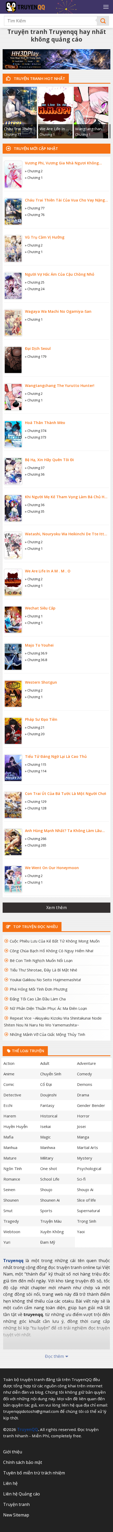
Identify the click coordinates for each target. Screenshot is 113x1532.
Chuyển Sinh (50, 1073)
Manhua (10, 1147)
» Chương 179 (35, 356)
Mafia (8, 1137)
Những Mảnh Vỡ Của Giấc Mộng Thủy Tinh (47, 1034)
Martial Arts (87, 1147)
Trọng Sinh (86, 1221)
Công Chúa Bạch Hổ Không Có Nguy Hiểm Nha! (51, 950)
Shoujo (46, 1189)
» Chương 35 (34, 511)
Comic (8, 1084)
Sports (46, 1210)
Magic (45, 1137)
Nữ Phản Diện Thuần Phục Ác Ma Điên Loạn (48, 1008)
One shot (48, 1168)
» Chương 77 (34, 208)
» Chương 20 (34, 734)
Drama (83, 1094)
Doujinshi (48, 1094)
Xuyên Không (52, 1231)
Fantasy (47, 1105)
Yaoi (81, 1231)
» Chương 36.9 (36, 653)
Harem (9, 1115)
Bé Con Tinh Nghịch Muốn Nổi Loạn (41, 960)
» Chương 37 (34, 467)
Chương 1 (47, 134)
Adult (44, 1063)
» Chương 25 (34, 282)
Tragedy (11, 1221)
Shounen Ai (50, 1200)
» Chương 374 (35, 430)
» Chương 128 (35, 808)
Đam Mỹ (47, 1242)
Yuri (6, 1242)
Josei (81, 1126)
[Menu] (106, 6)
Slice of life (86, 1200)
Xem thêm (56, 907)
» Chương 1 (34, 177)
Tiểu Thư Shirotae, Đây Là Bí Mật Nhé (43, 969)
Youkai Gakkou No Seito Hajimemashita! (45, 979)
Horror (83, 1115)
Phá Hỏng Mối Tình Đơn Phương (39, 989)
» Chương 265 (35, 845)
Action (8, 1063)
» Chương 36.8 (36, 659)
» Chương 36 (34, 474)
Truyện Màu (50, 1221)
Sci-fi (81, 1179)
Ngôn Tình (12, 1168)
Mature (10, 1158)
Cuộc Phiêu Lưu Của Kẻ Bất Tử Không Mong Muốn (55, 941)
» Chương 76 (34, 214)
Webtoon (11, 1231)
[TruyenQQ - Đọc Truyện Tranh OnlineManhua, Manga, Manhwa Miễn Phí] (47, 7)
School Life (49, 1179)
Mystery (84, 1158)
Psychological (89, 1168)
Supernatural (88, 1210)
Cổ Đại (46, 1084)
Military (46, 1158)
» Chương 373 (35, 437)
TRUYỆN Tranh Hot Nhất (39, 78)
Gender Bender (91, 1105)
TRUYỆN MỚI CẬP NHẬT (35, 148)
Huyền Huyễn (15, 1126)
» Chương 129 (35, 801)
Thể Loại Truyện (27, 1050)
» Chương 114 (35, 771)
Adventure (86, 1063)
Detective (12, 1094)
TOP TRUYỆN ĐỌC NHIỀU (35, 926)
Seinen (9, 1189)
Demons (84, 1084)
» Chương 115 (35, 764)
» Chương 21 (34, 727)
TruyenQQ (27, 1429)
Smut (8, 1210)
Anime (8, 1073)
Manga (83, 1137)
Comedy (84, 1073)
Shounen (11, 1200)
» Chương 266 (35, 838)
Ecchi (7, 1105)
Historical (48, 1115)
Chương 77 (12, 134)
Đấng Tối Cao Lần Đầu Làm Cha (38, 998)
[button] (8, 91)
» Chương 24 (34, 288)
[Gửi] (103, 21)
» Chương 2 (34, 171)
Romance (11, 1179)
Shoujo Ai (85, 1189)
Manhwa (47, 1147)
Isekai (45, 1126)
